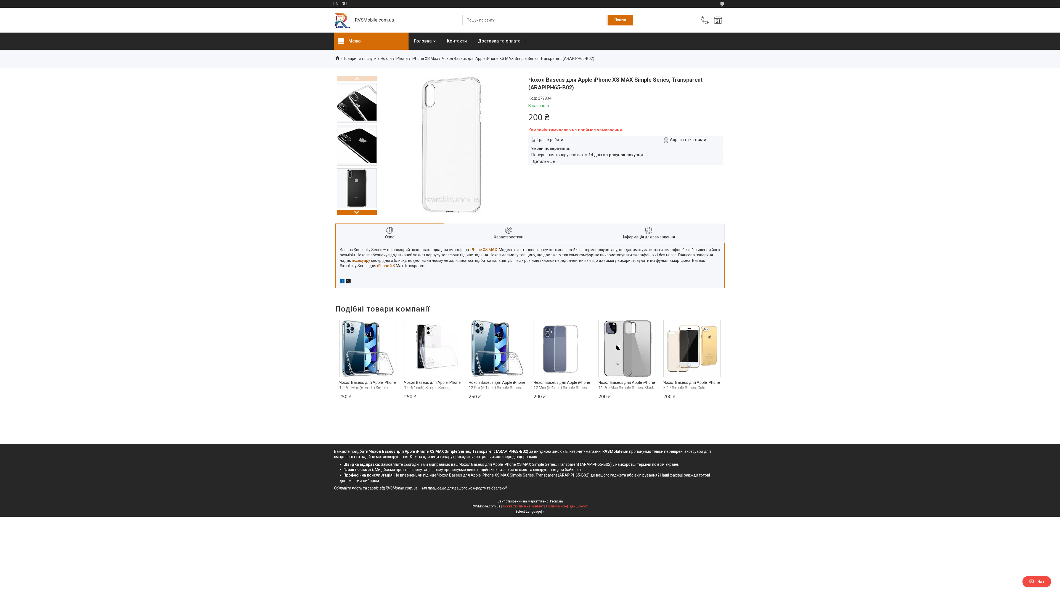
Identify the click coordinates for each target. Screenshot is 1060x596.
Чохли (386, 58)
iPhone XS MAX (483, 250)
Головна (423, 41)
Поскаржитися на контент (523, 506)
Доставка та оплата (499, 41)
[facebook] (342, 282)
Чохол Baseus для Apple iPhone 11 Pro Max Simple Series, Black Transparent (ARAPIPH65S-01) (626, 387)
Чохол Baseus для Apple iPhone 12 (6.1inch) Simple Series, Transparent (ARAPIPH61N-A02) (432, 387)
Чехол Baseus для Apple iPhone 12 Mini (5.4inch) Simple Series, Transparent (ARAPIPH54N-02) (562, 387)
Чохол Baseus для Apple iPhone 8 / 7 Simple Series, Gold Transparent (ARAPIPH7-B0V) (691, 387)
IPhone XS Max (425, 58)
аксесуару (361, 260)
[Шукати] (620, 20)
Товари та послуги (360, 58)
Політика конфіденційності (567, 506)
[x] (348, 282)
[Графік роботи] (718, 20)
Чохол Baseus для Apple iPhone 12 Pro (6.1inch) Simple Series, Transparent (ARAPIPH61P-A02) (497, 387)
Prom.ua (556, 501)
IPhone (402, 58)
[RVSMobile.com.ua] (342, 20)
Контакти (457, 41)
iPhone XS (386, 266)
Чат (1041, 581)
